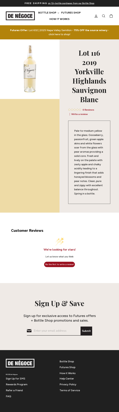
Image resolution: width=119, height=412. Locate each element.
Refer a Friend (14, 390)
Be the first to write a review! (59, 264)
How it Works (67, 373)
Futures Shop (71, 12)
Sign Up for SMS (15, 378)
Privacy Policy (67, 384)
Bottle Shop (47, 12)
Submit (86, 331)
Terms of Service (69, 390)
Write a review (79, 114)
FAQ (8, 396)
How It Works (59, 19)
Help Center (66, 378)
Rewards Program (16, 384)
